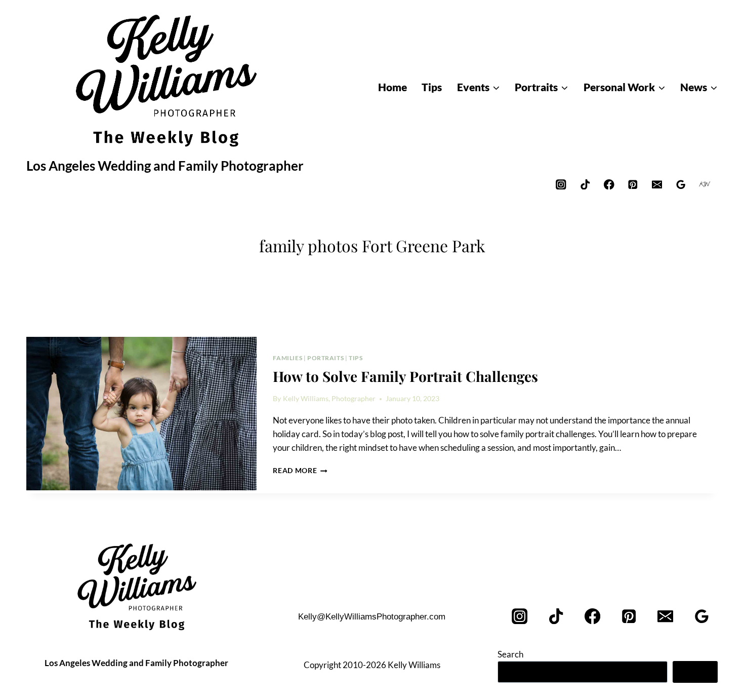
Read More (300, 471)
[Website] (704, 184)
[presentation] (141, 414)
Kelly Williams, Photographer (329, 399)
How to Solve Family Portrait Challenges (405, 376)
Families (287, 358)
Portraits (325, 358)
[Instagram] (561, 184)
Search (510, 654)
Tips (355, 358)
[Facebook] (609, 184)
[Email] (656, 184)
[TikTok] (584, 184)
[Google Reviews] (681, 184)
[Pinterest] (633, 184)
